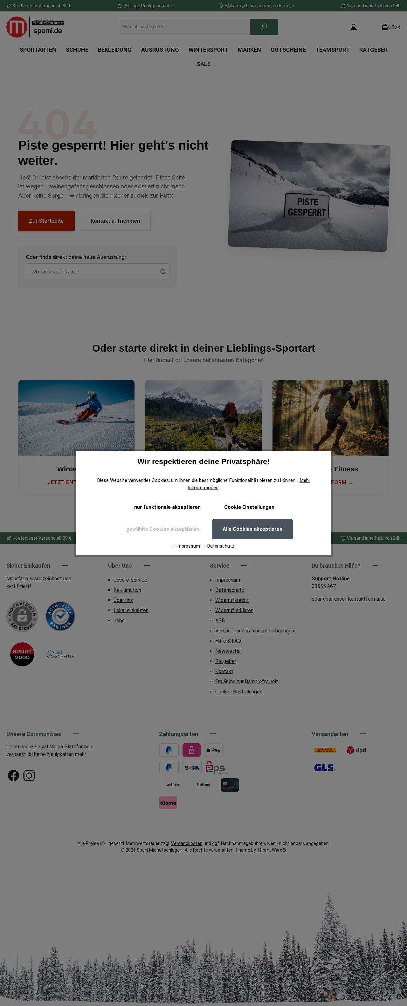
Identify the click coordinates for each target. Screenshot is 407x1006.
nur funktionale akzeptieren (167, 507)
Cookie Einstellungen (249, 507)
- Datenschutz (219, 546)
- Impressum (187, 546)
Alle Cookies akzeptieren (252, 529)
